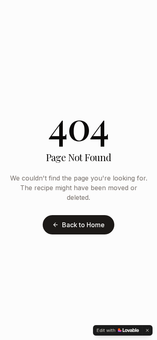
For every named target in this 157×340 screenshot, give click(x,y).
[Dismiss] (147, 330)
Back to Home (83, 225)
